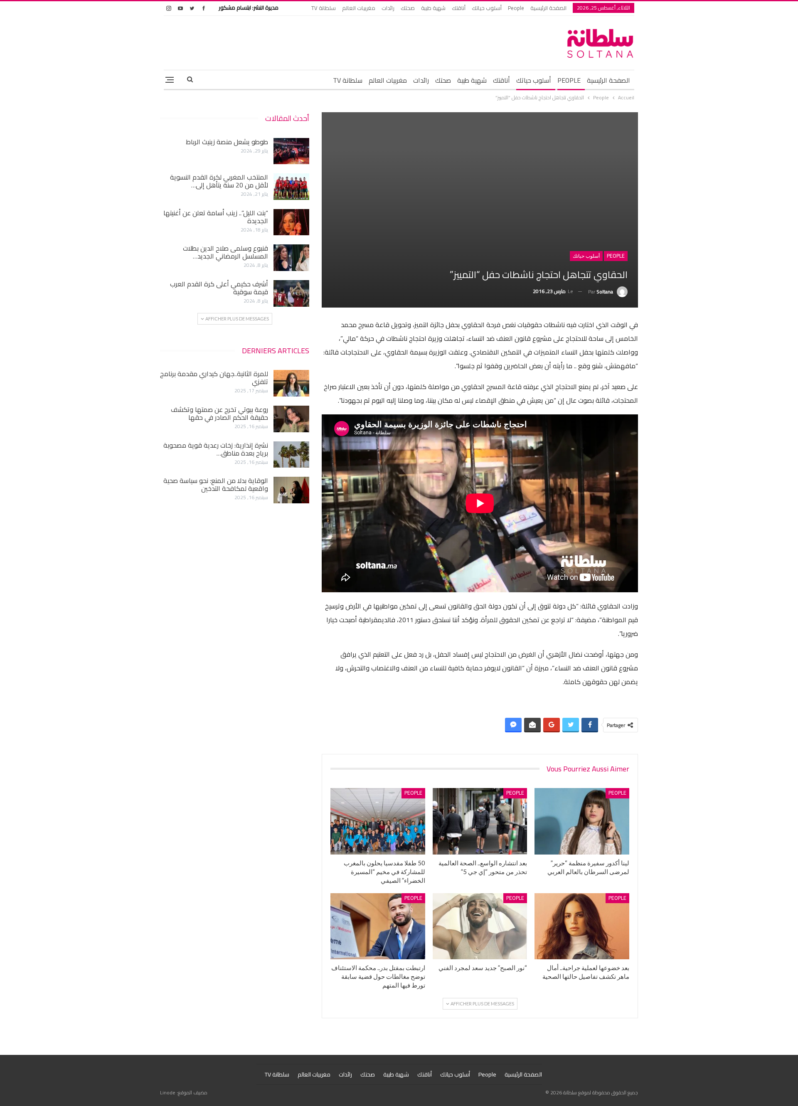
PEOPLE (569, 80)
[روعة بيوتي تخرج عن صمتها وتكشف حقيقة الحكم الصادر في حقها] (291, 419)
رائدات (388, 8)
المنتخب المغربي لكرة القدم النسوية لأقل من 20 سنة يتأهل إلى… (219, 181)
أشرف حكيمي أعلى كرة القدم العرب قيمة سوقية (219, 288)
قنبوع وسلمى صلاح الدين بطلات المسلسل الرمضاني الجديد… (225, 252)
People (516, 8)
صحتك (408, 8)
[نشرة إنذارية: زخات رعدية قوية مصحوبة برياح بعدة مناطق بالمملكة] (291, 454)
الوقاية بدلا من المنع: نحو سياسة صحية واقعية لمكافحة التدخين (215, 484)
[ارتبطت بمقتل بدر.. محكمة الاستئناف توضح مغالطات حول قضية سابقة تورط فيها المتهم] (377, 926)
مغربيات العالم (358, 8)
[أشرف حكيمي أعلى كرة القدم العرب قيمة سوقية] (291, 293)
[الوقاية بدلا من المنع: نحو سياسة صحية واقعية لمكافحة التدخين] (291, 490)
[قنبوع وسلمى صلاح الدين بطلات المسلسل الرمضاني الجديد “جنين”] (291, 257)
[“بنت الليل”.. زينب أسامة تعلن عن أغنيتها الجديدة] (291, 222)
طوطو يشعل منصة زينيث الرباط (227, 141)
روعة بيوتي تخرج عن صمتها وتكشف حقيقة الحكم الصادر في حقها (219, 413)
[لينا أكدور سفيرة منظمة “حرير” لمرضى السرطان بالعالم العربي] (581, 821)
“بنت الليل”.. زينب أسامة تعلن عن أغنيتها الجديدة (215, 217)
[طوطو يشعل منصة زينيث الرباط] (291, 151)
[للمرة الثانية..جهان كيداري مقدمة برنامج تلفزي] (291, 383)
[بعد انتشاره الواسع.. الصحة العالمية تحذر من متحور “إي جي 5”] (480, 821)
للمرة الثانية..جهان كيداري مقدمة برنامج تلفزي (214, 377)
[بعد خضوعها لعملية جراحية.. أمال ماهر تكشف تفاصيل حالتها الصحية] (581, 926)
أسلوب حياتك (487, 8)
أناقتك (459, 8)
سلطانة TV (323, 8)
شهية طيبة (433, 8)
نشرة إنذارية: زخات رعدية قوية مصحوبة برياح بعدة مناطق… (215, 449)
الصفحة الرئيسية (548, 8)
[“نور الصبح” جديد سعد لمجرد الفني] (480, 926)
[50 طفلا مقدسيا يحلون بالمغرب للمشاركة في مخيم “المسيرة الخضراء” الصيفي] (377, 821)
